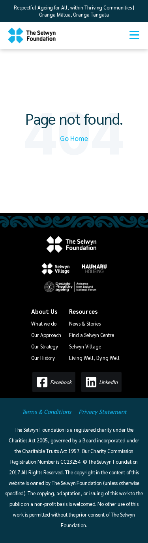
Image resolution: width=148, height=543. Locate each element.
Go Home (74, 137)
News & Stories (84, 323)
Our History (43, 357)
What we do (43, 323)
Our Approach (46, 334)
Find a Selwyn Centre (91, 334)
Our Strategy (44, 346)
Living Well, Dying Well (94, 357)
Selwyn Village (85, 346)
